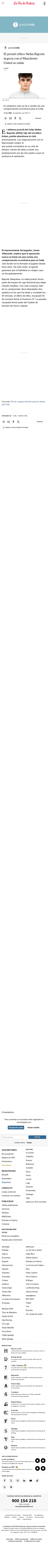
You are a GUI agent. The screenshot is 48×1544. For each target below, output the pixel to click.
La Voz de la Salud (33, 1250)
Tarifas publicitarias (10, 1205)
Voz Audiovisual (38, 1515)
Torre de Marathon (9, 1312)
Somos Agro (7, 1288)
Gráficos (5, 1284)
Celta (15, 416)
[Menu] (3, 3)
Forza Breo (6, 1331)
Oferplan (5, 1213)
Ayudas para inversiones (12, 1240)
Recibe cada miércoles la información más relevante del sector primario (27, 1386)
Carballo (29, 1168)
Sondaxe (14, 1517)
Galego (29, 1142)
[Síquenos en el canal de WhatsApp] (4, 1487)
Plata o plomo (31, 1273)
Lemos (28, 1179)
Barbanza (30, 1164)
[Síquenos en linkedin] (24, 1480)
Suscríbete (6, 1165)
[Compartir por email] (10, 118)
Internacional (7, 1265)
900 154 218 (24, 1500)
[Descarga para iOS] (37, 1460)
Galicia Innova (32, 1292)
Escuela (29, 1310)
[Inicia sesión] (44, 3)
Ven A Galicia (31, 1277)
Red (27, 1269)
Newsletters (7, 1178)
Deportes (5, 1273)
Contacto (5, 1224)
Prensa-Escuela (39, 1517)
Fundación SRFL (27, 1515)
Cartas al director (9, 1192)
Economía (6, 1258)
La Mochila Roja (32, 1288)
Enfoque (29, 1280)
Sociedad (6, 1277)
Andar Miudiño (8, 1328)
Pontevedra (30, 1190)
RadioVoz (7, 1517)
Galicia (5, 1254)
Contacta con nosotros (11, 1196)
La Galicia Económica (11, 1299)
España (5, 1261)
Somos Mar (6, 1292)
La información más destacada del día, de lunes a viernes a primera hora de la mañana (28, 1351)
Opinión (5, 1269)
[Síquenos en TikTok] (37, 1480)
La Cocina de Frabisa (35, 1265)
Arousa (29, 1160)
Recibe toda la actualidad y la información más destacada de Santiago (28, 1431)
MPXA (18, 1519)
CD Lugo (5, 1324)
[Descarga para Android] (43, 1460)
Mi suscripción (8, 1154)
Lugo (28, 1183)
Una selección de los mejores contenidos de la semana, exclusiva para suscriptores (27, 1367)
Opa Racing (7, 1320)
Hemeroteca (7, 1161)
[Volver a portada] (24, 3)
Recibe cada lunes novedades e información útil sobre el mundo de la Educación (27, 1377)
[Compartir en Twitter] (20, 118)
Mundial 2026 (7, 1309)
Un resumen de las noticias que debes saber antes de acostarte (26, 1359)
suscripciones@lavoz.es (24, 1506)
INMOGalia (6, 1216)
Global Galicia (32, 1258)
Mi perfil (5, 1175)
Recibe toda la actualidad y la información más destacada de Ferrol (28, 1421)
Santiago (29, 1194)
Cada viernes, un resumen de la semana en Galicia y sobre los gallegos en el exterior (28, 1404)
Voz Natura (29, 1517)
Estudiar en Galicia (34, 1261)
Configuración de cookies (32, 1541)
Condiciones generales (15, 1541)
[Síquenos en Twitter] (11, 1480)
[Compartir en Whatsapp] (6, 118)
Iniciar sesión (33, 1127)
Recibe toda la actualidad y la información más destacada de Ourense (28, 1447)
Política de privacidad (21, 1539)
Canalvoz (21, 1517)
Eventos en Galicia (9, 1220)
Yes (27, 1306)
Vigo (28, 1198)
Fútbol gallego (8, 1335)
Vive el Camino (32, 1284)
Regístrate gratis (16, 1127)
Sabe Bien (30, 1254)
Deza (28, 1172)
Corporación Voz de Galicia (13, 1515)
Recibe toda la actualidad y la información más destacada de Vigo (28, 1439)
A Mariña (29, 1156)
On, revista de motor (34, 1314)
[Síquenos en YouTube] (31, 1480)
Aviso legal (9, 1539)
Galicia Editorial (26, 1519)
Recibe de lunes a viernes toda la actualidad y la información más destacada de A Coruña (28, 1412)
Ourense (29, 1187)
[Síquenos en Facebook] (4, 1480)
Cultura (5, 1280)
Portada (5, 1250)
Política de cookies (36, 1539)
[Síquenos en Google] (11, 1487)
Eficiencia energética (10, 1236)
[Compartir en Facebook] (15, 118)
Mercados (30, 1299)
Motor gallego (7, 1339)
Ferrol (28, 1175)
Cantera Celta (22, 416)
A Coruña (30, 1153)
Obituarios (6, 1295)
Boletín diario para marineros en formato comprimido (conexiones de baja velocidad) (26, 1394)
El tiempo (6, 1303)
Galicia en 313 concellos (36, 1202)
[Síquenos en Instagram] (18, 1480)
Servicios (5, 1209)
